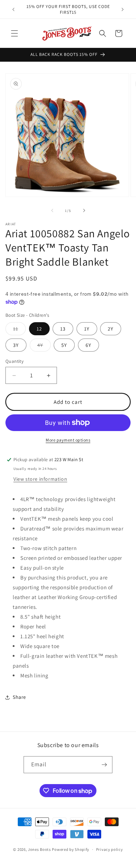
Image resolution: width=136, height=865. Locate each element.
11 (19, 330)
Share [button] (19, 697)
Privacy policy (109, 849)
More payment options (68, 440)
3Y (16, 345)
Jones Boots (39, 849)
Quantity (14, 361)
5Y (64, 345)
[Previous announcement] (13, 9)
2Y (111, 328)
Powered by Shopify (70, 849)
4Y (44, 346)
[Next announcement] (123, 9)
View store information (40, 479)
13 (63, 328)
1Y (87, 328)
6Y (88, 345)
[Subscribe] (104, 764)
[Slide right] (84, 210)
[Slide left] (52, 210)
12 (39, 328)
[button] (14, 33)
